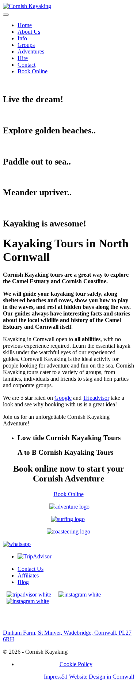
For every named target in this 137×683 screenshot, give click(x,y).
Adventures (31, 51)
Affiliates (28, 575)
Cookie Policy (76, 664)
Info (22, 38)
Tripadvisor (96, 398)
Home (25, 25)
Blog (23, 582)
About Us (29, 32)
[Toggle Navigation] (6, 15)
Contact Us (30, 569)
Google (63, 398)
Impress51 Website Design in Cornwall (89, 676)
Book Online (32, 71)
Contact (26, 65)
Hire (23, 58)
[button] (76, 438)
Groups (26, 45)
